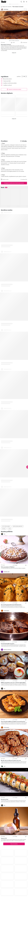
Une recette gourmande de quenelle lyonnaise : (11, 604)
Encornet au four (4, 799)
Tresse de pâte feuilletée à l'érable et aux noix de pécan (13, 721)
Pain (10, 528)
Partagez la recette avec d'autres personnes (14, 183)
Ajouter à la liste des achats (15, 89)
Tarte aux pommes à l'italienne (7, 567)
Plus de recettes (14, 843)
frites (3, 528)
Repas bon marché (7, 6)
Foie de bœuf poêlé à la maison (7, 643)
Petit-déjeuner (6, 526)
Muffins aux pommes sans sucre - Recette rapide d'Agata (13, 682)
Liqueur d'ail (4, 838)
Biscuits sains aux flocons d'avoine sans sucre (11, 760)
